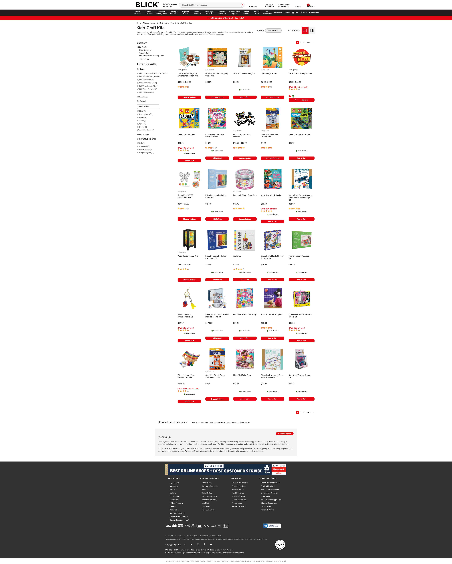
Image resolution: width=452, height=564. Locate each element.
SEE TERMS (239, 18)
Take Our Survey (208, 510)
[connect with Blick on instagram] (198, 546)
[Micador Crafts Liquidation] (302, 57)
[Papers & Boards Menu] (186, 15)
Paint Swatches (238, 493)
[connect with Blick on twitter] (191, 546)
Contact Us (206, 506)
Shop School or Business (270, 483)
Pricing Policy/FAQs (209, 496)
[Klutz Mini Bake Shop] (245, 359)
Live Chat (205, 503)
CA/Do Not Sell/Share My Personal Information (182, 553)
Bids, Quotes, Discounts (270, 489)
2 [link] (300, 43)
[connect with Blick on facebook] (184, 546)
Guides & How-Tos (239, 500)
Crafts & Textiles (163, 23)
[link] (167, 7)
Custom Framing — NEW (179, 520)
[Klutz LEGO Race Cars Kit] (302, 118)
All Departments (149, 23)
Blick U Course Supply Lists (271, 500)
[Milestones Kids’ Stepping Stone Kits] (217, 57)
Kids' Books (245, 422)
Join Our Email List (177, 513)
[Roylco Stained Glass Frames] (245, 118)
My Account (174, 483)
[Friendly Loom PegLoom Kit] (302, 240)
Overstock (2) (144, 146)
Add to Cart (244, 97)
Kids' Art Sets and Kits (200, 422)
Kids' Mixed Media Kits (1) (148, 86)
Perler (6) (142, 117)
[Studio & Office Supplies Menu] (234, 15)
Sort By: (260, 31)
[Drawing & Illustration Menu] (174, 15)
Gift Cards (174, 489)
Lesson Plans (266, 506)
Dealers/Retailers (267, 510)
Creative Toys (144, 53)
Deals (305, 13)
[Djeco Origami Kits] (272, 57)
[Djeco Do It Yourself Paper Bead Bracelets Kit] (272, 359)
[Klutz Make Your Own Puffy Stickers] (217, 118)
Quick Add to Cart (267, 486)
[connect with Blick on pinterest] (204, 546)
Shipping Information (210, 486)
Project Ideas (237, 503)
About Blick (174, 510)
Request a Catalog (239, 506)
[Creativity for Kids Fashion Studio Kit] (302, 298)
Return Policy (207, 493)
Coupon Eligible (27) (146, 153)
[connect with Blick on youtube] (211, 546)
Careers (173, 506)
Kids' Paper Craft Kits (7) (148, 89)
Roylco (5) (143, 127)
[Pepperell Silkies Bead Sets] (245, 179)
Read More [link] (220, 34)
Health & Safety (238, 489)
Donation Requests (209, 500)
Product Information (240, 483)
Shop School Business (283, 6)
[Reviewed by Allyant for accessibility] (280, 544)
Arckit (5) (142, 121)
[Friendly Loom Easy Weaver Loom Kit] (189, 359)
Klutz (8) (142, 111)
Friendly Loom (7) (145, 114)
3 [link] (304, 43)
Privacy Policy (171, 549)
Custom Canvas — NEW (179, 517)
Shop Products (286, 434)
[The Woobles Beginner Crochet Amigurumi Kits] (189, 57)
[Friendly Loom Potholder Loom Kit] (217, 179)
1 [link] (297, 43)
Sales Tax (205, 489)
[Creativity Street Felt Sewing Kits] (272, 118)
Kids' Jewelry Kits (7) (147, 92)
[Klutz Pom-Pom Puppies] (272, 298)
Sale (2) (142, 143)
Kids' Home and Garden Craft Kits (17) (153, 73)
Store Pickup (175, 500)
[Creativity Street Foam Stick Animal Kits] (217, 359)
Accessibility (195, 550)
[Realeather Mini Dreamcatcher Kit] (189, 298)
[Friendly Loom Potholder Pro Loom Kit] (217, 240)
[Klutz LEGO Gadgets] (189, 118)
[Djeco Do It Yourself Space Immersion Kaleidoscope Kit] (302, 179)
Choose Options (189, 97)
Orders (298, 7)
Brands (277, 13)
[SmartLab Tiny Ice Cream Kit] (302, 359)
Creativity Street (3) (146, 130)
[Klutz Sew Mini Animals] (272, 179)
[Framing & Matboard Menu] (209, 15)
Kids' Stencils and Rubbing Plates (151, 56)
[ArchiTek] (245, 240)
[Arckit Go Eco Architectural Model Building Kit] (217, 298)
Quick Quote (265, 496)
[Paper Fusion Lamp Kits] (189, 240)
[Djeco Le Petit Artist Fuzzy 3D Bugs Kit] (272, 240)
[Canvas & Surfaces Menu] (149, 15)
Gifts (296, 13)
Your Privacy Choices (224, 550)
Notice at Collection (208, 550)
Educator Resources (269, 503)
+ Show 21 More (143, 135)
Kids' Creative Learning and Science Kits (224, 422)
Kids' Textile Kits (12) (147, 80)
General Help (207, 483)
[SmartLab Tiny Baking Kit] (245, 57)
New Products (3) (145, 149)
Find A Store (174, 496)
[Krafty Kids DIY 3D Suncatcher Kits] (189, 179)
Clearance (315, 13)
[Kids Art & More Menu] (258, 15)
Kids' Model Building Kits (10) (149, 76)
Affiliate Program (176, 503)
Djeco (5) (142, 124)
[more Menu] (267, 15)
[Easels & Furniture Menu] (198, 15)
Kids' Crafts (175, 23)
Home (139, 23)
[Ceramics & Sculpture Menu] (222, 15)
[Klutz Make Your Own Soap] (245, 298)
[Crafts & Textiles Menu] (247, 15)
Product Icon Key (238, 486)
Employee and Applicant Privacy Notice (229, 553)
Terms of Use (185, 550)
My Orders (174, 486)
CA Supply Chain (208, 553)
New (288, 13)
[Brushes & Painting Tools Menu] (161, 15)
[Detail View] (312, 30)
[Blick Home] (147, 5)
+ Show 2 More (142, 97)
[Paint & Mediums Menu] (138, 15)
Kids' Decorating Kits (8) (148, 83)
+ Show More (144, 59)
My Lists (173, 493)
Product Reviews (238, 496)
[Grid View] (305, 30)
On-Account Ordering (269, 493)
